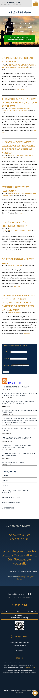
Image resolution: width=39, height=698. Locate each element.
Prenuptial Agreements (11, 498)
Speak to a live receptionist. (19, 536)
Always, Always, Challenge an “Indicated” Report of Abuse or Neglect (18, 402)
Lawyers (5, 485)
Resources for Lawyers (11, 503)
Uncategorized (8, 508)
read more (21, 89)
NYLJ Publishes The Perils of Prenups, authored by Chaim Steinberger (16, 438)
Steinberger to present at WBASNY (15, 387)
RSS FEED (14, 383)
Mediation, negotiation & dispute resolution (15, 491)
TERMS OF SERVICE (15, 690)
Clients (5, 475)
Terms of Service (30, 667)
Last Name (6, 358)
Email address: (7, 365)
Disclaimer (7, 690)
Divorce (5, 480)
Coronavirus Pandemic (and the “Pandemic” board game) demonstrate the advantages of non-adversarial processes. (19, 420)
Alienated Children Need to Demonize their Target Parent (19, 411)
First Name (6, 352)
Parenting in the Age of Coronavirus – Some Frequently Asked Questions (19, 394)
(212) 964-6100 (19, 636)
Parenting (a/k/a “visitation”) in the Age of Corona (19, 429)
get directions (19, 650)
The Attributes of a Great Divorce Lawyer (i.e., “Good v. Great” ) (18, 454)
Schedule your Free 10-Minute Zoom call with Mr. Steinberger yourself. (19, 557)
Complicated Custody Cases (13, 462)
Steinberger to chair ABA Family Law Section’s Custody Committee (16, 446)
